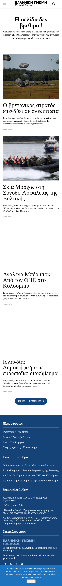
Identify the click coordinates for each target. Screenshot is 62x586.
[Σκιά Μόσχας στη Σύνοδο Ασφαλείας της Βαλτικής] (31, 158)
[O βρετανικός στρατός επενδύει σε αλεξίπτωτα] (31, 76)
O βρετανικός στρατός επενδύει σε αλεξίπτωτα (31, 108)
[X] (16, 564)
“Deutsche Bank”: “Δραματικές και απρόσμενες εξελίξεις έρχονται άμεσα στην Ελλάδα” (28, 511)
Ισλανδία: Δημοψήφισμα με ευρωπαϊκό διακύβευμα (30, 367)
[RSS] (11, 564)
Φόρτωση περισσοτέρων (30, 401)
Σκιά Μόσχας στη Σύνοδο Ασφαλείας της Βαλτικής (30, 193)
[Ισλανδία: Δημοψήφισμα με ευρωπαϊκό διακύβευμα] (31, 333)
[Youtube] (22, 564)
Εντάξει (31, 581)
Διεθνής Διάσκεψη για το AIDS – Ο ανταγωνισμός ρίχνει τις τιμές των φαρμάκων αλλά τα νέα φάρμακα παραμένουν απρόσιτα (30, 520)
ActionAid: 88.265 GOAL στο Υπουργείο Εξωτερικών (25, 499)
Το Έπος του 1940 (12, 505)
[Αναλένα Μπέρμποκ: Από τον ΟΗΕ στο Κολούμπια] (31, 245)
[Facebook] (5, 564)
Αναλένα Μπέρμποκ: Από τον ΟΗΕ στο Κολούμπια (27, 280)
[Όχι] (58, 575)
